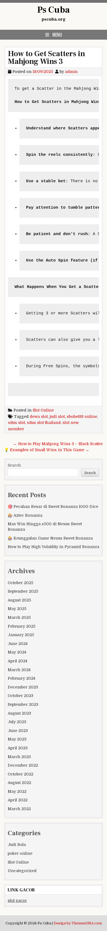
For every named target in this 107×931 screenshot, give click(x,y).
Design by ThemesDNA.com (78, 923)
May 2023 (17, 739)
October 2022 (20, 774)
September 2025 (23, 591)
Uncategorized (22, 871)
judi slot (57, 416)
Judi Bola (17, 844)
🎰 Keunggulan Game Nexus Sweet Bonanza (50, 538)
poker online (20, 853)
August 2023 (19, 713)
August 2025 (19, 600)
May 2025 (17, 608)
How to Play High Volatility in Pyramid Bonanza (53, 547)
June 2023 (18, 730)
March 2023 (19, 757)
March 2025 (19, 617)
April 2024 (17, 661)
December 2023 (23, 687)
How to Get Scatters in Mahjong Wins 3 (46, 57)
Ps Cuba (53, 10)
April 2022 (17, 800)
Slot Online (43, 410)
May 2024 (17, 652)
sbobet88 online (82, 416)
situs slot (16, 422)
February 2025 (21, 626)
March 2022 (19, 809)
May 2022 (17, 791)
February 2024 (21, 678)
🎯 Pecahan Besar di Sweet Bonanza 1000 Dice (53, 506)
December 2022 (23, 765)
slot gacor (17, 900)
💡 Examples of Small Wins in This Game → (46, 450)
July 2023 (17, 722)
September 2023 (23, 704)
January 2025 (21, 635)
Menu (57, 34)
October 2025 (20, 583)
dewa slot (39, 416)
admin (71, 71)
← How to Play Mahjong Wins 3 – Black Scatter (58, 444)
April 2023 (17, 748)
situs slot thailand (44, 422)
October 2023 (20, 695)
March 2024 (19, 670)
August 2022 (19, 782)
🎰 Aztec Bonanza (25, 515)
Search (14, 465)
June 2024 (17, 643)
